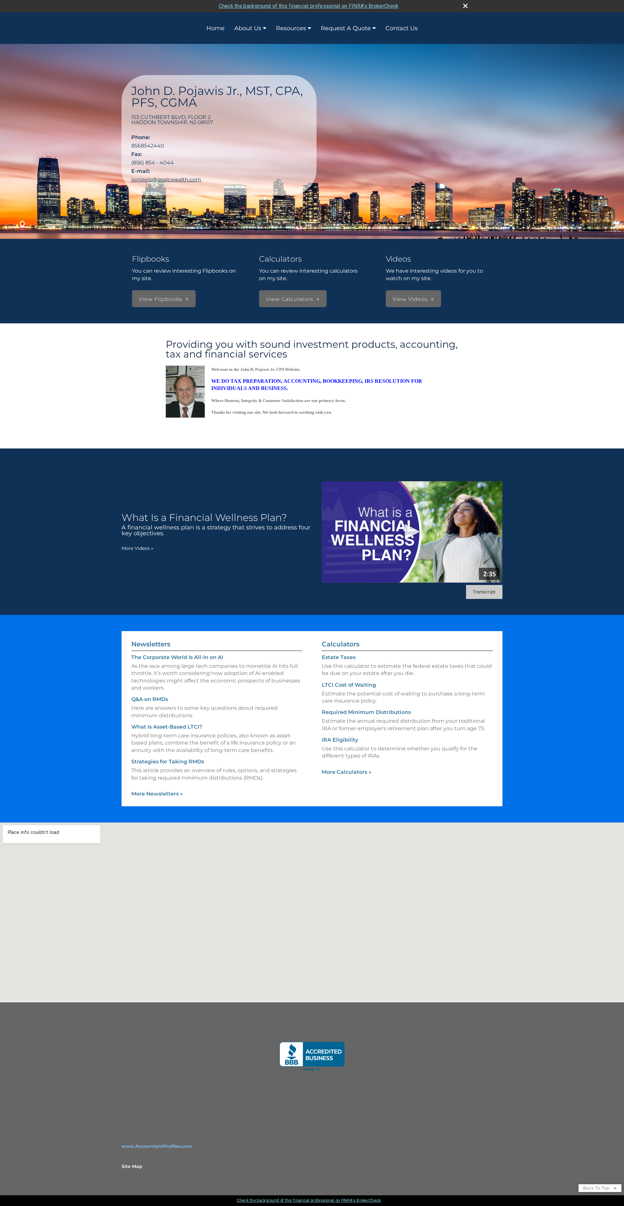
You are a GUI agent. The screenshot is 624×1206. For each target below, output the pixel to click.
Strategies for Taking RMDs (167, 762)
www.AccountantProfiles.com (157, 1146)
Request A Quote (346, 28)
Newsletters (150, 644)
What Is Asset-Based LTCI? (166, 727)
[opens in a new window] (312, 1056)
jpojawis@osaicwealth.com (166, 179)
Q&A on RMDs (149, 699)
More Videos (137, 548)
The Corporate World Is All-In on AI (177, 657)
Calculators (340, 644)
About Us (247, 28)
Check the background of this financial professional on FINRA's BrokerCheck (308, 6)
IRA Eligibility (340, 740)
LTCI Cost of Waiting (349, 685)
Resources (291, 28)
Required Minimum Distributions (366, 712)
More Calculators (346, 772)
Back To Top (597, 1188)
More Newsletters (157, 794)
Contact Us (401, 28)
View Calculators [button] (289, 299)
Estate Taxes (339, 657)
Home (215, 28)
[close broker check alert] (465, 5)
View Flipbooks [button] (160, 299)
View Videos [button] (410, 299)
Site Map (132, 1166)
